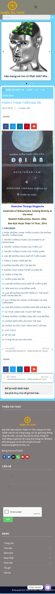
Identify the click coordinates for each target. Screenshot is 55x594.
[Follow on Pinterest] (23, 457)
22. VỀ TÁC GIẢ (8, 335)
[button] (36, 7)
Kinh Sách (8, 95)
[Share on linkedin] (20, 126)
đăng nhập (19, 393)
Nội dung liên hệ (10, 498)
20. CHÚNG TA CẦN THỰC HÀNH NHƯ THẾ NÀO (24, 325)
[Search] (52, 17)
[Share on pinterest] (27, 126)
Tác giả (7, 567)
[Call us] (18, 457)
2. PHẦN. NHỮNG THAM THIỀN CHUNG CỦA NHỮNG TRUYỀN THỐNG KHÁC (26, 233)
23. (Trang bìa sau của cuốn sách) (17, 339)
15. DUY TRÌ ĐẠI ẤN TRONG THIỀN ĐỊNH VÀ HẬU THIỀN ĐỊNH (24, 301)
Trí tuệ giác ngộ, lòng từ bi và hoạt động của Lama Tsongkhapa (27, 77)
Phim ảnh (8, 563)
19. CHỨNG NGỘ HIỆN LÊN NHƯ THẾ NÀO (21, 321)
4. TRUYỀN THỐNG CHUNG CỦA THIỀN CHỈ (22, 247)
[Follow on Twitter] (9, 457)
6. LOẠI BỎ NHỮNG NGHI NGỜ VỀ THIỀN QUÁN (24, 256)
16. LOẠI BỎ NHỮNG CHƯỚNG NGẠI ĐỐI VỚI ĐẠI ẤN (26, 307)
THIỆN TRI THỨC (31, 590)
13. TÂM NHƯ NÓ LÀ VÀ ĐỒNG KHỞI (19, 288)
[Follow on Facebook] (4, 457)
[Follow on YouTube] (27, 457)
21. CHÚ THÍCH (9, 330)
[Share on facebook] (6, 126)
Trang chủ (9, 543)
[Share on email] (34, 126)
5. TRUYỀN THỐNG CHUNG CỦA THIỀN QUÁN (23, 251)
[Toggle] (50, 548)
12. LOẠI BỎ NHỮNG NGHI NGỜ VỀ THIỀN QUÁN (24, 283)
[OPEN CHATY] (47, 587)
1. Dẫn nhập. (9, 228)
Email (5, 487)
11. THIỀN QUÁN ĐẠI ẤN (13, 279)
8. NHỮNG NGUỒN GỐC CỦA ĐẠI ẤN (19, 265)
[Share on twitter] (13, 126)
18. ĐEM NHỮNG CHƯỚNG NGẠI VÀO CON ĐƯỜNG (25, 316)
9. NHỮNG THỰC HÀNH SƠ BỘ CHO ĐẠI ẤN (22, 270)
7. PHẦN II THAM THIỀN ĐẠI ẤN (16, 260)
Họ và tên (7, 476)
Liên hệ (7, 572)
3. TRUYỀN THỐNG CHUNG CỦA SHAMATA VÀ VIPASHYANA (23, 240)
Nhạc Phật (9, 558)
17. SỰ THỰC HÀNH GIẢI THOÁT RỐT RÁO (21, 312)
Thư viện (8, 548)
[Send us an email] (13, 457)
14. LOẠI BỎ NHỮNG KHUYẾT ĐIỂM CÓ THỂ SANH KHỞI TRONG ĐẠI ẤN (25, 294)
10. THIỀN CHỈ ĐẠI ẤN (12, 274)
